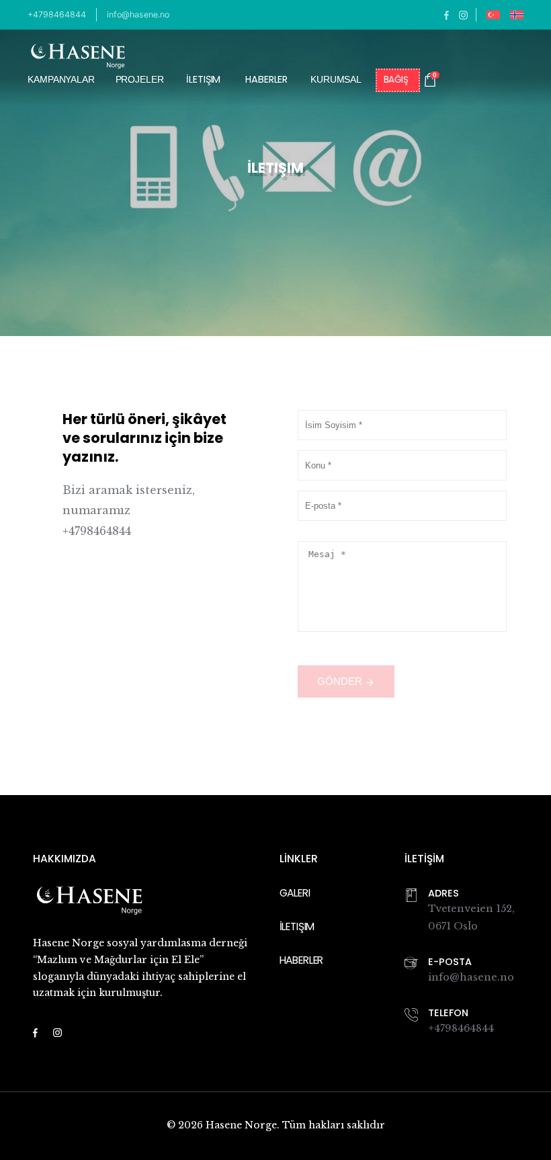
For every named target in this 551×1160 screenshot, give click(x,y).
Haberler (266, 80)
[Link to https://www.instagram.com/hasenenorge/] (463, 14)
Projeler (140, 79)
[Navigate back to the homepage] (78, 56)
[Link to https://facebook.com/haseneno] (446, 14)
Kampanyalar (61, 79)
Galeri (295, 892)
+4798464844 (57, 14)
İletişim (203, 80)
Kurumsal (336, 79)
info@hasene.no (138, 14)
